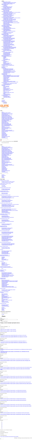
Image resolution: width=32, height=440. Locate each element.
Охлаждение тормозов (5, 282)
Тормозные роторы (6, 80)
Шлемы (3, 300)
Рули (2, 298)
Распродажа (3, 67)
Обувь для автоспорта (6, 86)
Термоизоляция (4, 133)
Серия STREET (4, 186)
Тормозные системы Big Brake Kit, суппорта (9, 81)
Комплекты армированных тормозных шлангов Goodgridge (11, 22)
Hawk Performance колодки (5, 120)
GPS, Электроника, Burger (6, 52)
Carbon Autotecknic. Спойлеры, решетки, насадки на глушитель (11, 12)
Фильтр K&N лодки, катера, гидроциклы (8, 72)
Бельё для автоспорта (5, 293)
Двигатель (3, 51)
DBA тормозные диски (5, 4)
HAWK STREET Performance (7, 27)
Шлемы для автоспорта (6, 93)
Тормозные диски (5, 78)
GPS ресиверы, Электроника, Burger (7, 25)
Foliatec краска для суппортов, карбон (7, 11)
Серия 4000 (4, 5)
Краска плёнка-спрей (6, 10)
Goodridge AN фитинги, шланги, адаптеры (7, 182)
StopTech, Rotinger (4, 31)
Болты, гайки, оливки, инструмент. (6, 209)
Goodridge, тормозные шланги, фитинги (7, 20)
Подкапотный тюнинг (5, 95)
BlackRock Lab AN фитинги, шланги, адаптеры (9, 2)
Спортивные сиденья (6, 91)
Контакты (3, 177)
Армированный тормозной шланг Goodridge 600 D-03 (10, 21)
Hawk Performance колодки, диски (6, 155)
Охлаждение (3, 60)
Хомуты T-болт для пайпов (7, 97)
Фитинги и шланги (4, 82)
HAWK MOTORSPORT (6, 29)
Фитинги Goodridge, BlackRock (7, 24)
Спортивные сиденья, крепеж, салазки (8, 92)
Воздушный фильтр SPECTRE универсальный (9, 47)
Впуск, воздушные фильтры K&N (6, 124)
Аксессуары (3, 262)
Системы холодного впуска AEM (7, 39)
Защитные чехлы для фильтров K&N (8, 42)
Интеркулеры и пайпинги (5, 304)
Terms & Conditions (15, 436)
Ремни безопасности (4, 296)
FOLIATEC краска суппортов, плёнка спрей (8, 118)
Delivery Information (5, 436)
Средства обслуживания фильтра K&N (8, 44)
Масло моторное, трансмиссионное (6, 162)
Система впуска (2, 271)
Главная (3, 314)
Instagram (3, 309)
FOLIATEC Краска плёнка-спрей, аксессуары (9, 13)
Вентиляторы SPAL (6, 61)
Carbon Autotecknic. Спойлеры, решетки (8, 35)
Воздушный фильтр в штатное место (8, 68)
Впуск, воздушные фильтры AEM (6, 37)
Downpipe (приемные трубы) (6, 8)
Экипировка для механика (6, 94)
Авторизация (5, 102)
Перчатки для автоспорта (6, 88)
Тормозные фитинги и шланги (6, 290)
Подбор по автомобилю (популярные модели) (8, 65)
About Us (1, 436)
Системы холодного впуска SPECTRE (8, 48)
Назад (3, 98)
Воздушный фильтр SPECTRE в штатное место (8, 243)
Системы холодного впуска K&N (7, 43)
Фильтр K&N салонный (6, 45)
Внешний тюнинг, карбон (5, 34)
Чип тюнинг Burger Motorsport (7, 54)
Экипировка (3, 85)
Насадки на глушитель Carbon (7, 16)
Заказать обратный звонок (5, 142)
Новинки (3, 174)
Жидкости (4, 62)
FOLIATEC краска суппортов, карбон (7, 14)
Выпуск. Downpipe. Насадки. (4, 246)
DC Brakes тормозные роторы (6, 189)
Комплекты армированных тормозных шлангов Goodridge (11, 76)
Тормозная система (4, 74)
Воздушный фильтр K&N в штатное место (9, 40)
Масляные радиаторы (6, 63)
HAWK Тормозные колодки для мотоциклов (9, 28)
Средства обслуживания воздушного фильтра (9, 71)
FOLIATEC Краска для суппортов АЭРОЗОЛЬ (9, 19)
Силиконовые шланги (6, 96)
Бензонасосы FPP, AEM (6, 53)
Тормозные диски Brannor (5, 284)
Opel (2, 268)
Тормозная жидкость (4, 73)
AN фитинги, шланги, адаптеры (6, 1)
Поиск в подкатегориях (4, 321)
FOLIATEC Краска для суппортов (6, 9)
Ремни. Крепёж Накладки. (6, 90)
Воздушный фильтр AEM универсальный (9, 38)
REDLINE (4, 57)
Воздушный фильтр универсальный (8, 69)
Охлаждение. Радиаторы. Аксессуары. (7, 64)
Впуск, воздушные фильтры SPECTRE (7, 46)
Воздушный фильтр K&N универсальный (9, 41)
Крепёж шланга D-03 (6, 23)
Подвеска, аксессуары (5, 66)
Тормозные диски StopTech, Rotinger (8, 32)
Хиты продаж (4, 175)
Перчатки (4, 87)
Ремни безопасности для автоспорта (8, 89)
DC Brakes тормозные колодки (7, 7)
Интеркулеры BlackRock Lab (6, 55)
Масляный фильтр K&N (6, 59)
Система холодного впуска (7, 70)
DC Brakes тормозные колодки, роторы (7, 6)
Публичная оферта (10, 436)
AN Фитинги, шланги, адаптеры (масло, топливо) (10, 83)
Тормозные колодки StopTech (6, 224)
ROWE (4, 58)
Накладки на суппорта (5, 128)
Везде (2, 146)
